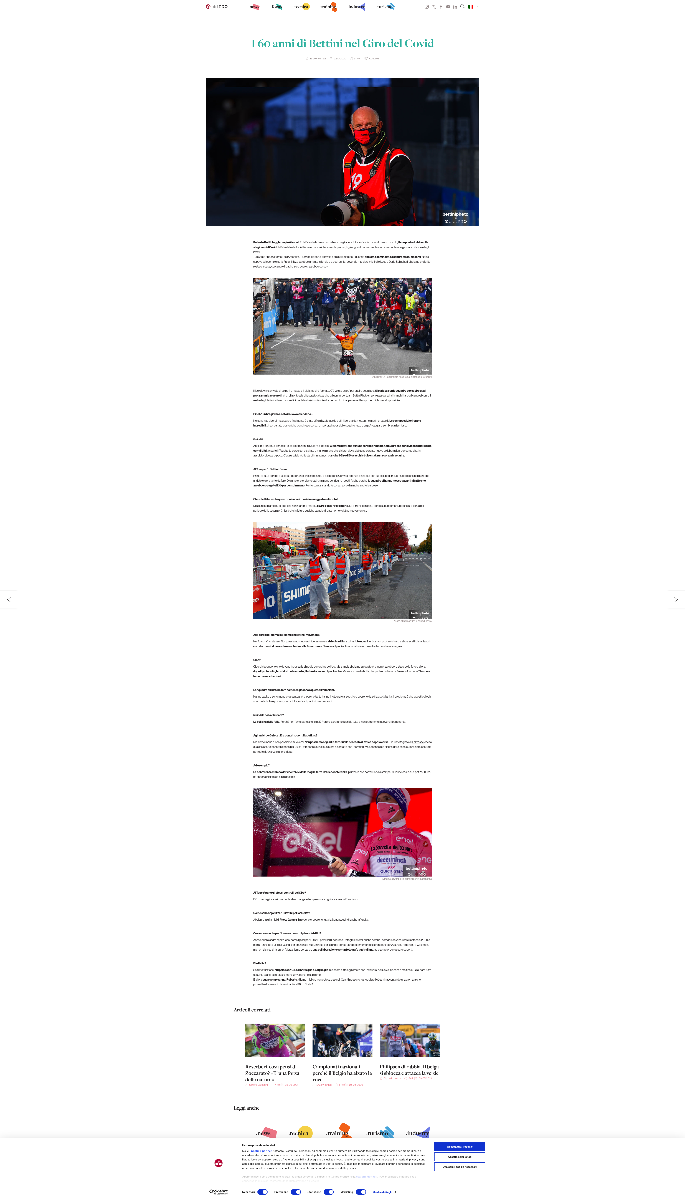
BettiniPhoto (360, 395)
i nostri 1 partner (261, 1150)
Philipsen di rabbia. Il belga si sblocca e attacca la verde (409, 1069)
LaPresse (418, 742)
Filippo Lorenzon (392, 1078)
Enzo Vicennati (318, 58)
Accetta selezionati (459, 1156)
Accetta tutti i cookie (460, 1146)
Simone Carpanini (258, 1084)
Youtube (448, 7)
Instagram (427, 7)
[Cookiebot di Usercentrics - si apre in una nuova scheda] (218, 1192)
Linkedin (455, 7)
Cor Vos (343, 476)
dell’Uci (331, 666)
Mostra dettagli (382, 1191)
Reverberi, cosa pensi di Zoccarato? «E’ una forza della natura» (272, 1073)
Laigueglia (321, 970)
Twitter (434, 7)
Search (462, 6)
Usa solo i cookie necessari (460, 1166)
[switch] (296, 1192)
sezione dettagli (366, 1176)
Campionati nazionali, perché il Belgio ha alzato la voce (342, 1073)
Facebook (441, 7)
